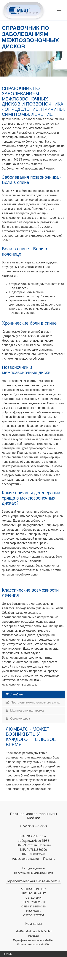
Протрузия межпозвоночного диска (35, 702)
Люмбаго (16, 694)
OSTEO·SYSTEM (33, 915)
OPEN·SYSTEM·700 (33, 901)
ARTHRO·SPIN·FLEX (33, 888)
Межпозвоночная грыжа (27, 710)
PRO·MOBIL (33, 910)
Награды (33, 935)
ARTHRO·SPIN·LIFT (33, 893)
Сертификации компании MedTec (33, 940)
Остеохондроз (20, 718)
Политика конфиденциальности (33, 872)
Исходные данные (33, 868)
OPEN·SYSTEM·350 (33, 906)
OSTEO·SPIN (33, 897)
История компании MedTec (33, 944)
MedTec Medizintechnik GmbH (34, 931)
